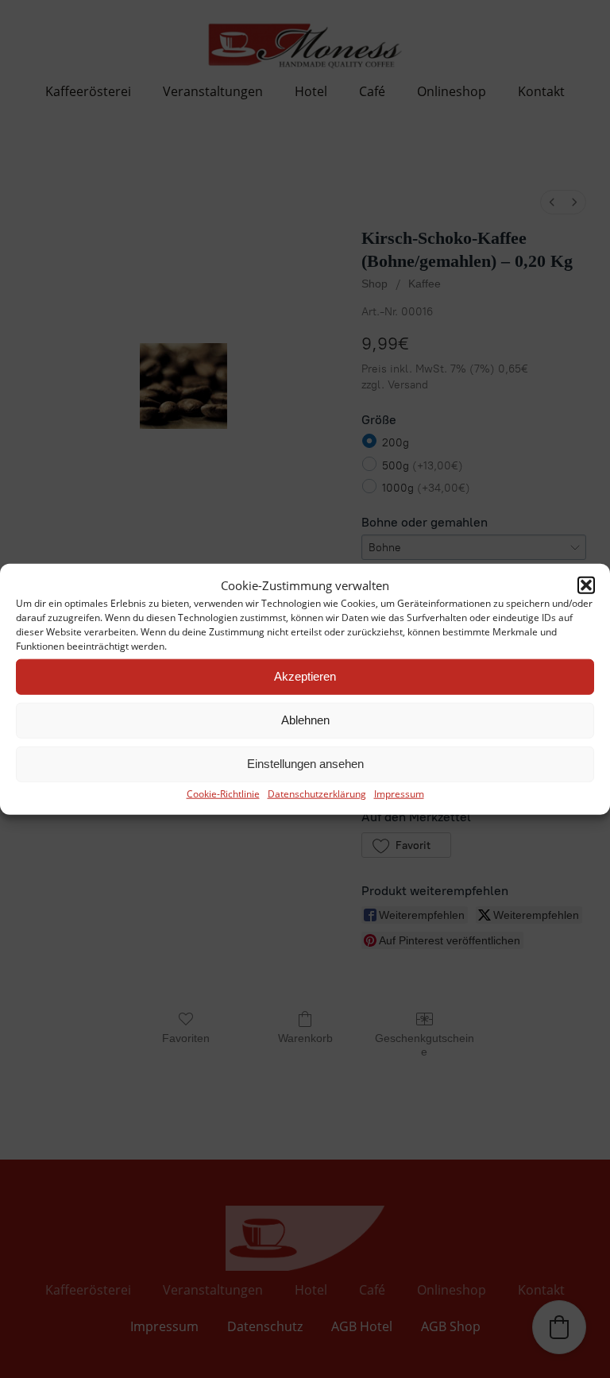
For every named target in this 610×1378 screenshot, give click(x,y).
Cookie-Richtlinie (223, 793)
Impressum (399, 793)
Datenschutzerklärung (317, 793)
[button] (586, 585)
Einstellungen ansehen (305, 763)
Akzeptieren (305, 676)
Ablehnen (305, 720)
